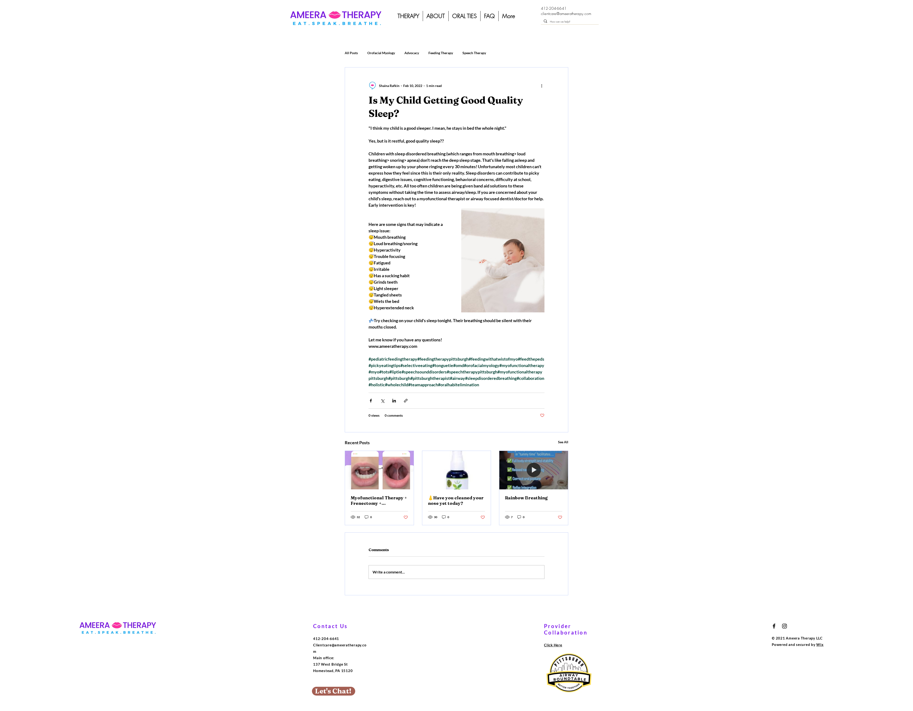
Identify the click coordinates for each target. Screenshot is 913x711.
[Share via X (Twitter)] (382, 400)
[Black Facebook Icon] (774, 626)
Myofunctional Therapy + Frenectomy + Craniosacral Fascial (379, 500)
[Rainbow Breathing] (533, 470)
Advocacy (411, 53)
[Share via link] (405, 400)
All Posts (351, 53)
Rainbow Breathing (526, 498)
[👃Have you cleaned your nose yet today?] (456, 470)
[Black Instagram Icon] (784, 626)
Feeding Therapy (440, 53)
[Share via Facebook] (371, 400)
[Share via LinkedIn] (394, 400)
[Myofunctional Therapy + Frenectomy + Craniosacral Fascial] (379, 470)
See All (563, 442)
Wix (819, 644)
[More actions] (541, 85)
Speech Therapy (474, 53)
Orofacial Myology (381, 53)
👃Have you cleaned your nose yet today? (456, 500)
